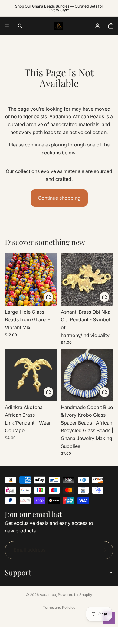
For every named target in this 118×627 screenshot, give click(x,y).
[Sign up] (104, 550)
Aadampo (48, 594)
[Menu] (7, 26)
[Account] (97, 26)
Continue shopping (59, 198)
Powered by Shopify (75, 594)
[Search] (20, 26)
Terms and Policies (59, 607)
